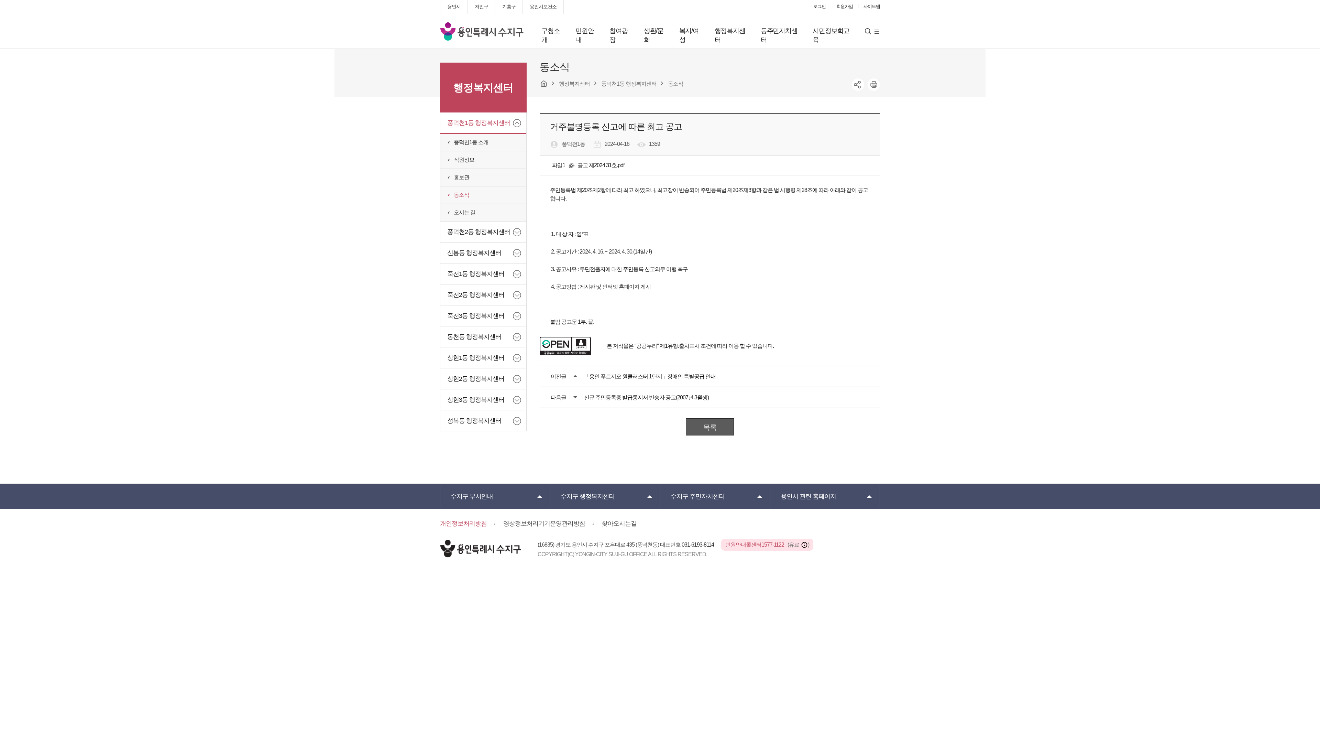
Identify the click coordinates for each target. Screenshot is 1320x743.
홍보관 (461, 177)
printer (874, 84)
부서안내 (472, 496)
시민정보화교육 (831, 35)
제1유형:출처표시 (680, 346)
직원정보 (464, 160)
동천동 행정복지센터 (474, 336)
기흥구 (509, 6)
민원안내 (584, 35)
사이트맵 (872, 6)
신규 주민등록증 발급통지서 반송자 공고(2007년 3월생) (646, 397)
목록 (709, 427)
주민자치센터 (698, 496)
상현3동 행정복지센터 (475, 399)
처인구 (481, 6)
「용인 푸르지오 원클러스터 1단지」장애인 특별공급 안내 (650, 376)
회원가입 (844, 6)
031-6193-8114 (698, 545)
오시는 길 (464, 212)
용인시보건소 (543, 6)
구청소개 (550, 35)
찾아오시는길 (619, 523)
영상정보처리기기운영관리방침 (544, 523)
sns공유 (858, 84)
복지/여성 (689, 35)
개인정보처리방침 (463, 523)
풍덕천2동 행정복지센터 (478, 231)
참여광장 (618, 35)
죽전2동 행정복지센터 (475, 294)
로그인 (819, 6)
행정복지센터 (730, 35)
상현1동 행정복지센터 (475, 357)
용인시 (454, 6)
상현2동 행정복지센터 (475, 378)
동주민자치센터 (779, 35)
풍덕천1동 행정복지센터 (478, 122)
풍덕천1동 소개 (471, 142)
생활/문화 (653, 35)
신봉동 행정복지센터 (474, 252)
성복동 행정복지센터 (474, 420)
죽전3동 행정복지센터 (475, 315)
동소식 (461, 195)
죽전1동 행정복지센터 (475, 273)
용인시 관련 (808, 496)
